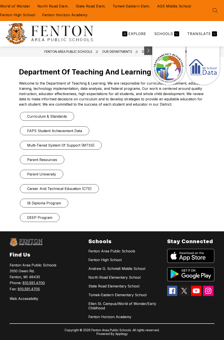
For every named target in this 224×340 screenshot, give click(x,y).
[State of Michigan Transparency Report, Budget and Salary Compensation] (168, 65)
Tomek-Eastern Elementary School (117, 295)
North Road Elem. (53, 6)
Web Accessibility (24, 298)
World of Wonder (15, 6)
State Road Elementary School (113, 286)
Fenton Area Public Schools (68, 51)
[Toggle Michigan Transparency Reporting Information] (148, 50)
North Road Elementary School (114, 277)
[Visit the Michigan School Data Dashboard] (203, 65)
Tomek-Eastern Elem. (131, 6)
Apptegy (121, 334)
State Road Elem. (91, 6)
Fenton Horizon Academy (65, 15)
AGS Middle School (174, 6)
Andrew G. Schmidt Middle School (116, 268)
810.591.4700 (34, 283)
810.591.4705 (29, 289)
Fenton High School (17, 15)
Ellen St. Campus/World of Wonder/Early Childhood (122, 305)
